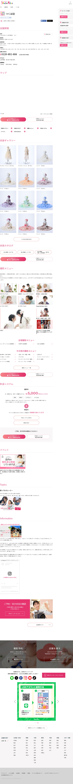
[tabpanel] (36, 701)
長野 (35, 752)
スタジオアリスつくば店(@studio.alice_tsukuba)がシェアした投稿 (16, 591)
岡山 (50, 745)
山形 (15, 752)
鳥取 (50, 740)
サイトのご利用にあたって (37, 773)
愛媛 (58, 745)
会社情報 (18, 773)
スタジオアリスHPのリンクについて (51, 773)
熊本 (65, 747)
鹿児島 (65, 755)
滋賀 (42, 740)
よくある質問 (11, 773)
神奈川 (27, 755)
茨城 (27, 740)
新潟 (35, 740)
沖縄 (65, 757)
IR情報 (28, 773)
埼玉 (27, 747)
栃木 (27, 743)
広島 (50, 747)
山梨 (35, 750)
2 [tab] (36, 722)
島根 (50, 743)
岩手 (15, 745)
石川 (35, 745)
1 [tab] (35, 722)
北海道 (15, 740)
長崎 (65, 745)
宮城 (15, 747)
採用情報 (23, 773)
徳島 (58, 740)
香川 (58, 743)
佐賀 (65, 743)
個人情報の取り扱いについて (7, 775)
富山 (35, 743)
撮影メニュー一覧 (26, 368)
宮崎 (65, 752)
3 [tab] (37, 722)
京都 (42, 743)
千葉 (27, 750)
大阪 (42, 745)
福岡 (65, 740)
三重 (35, 762)
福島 (15, 755)
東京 (27, 752)
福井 (35, 747)
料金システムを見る (26, 418)
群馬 (27, 745)
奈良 (42, 750)
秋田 (15, 750)
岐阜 (35, 755)
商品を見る (26, 423)
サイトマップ (4, 773)
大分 (65, 750)
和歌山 (42, 752)
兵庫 (42, 747)
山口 (50, 750)
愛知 (35, 760)
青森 (15, 743)
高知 (58, 747)
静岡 (35, 757)
